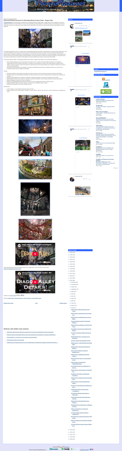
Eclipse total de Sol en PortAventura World (105, 143)
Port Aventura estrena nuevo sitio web (15, 340)
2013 (71, 429)
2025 (71, 254)
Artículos (61, 447)
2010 (71, 436)
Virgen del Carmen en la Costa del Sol (104, 155)
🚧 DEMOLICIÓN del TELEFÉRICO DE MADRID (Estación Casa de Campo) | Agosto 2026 (105, 149)
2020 (71, 266)
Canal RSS (107, 80)
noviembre (73, 284)
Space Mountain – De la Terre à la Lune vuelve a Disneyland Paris (22, 337)
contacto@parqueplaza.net (100, 71)
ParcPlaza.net (99, 133)
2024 (71, 257)
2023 (71, 259)
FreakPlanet (99, 146)
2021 (71, 264)
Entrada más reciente (8, 303)
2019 (71, 268)
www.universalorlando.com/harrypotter (12, 268)
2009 (71, 439)
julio (72, 293)
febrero (73, 305)
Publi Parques (99, 125)
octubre (73, 286)
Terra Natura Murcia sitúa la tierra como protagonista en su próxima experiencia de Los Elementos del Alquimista (105, 128)
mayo (72, 298)
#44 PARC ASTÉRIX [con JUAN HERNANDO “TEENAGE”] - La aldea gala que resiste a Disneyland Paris (105, 163)
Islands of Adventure (19, 298)
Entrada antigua (63, 303)
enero (72, 307)
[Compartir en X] (20, 295)
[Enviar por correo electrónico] (17, 295)
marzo (72, 303)
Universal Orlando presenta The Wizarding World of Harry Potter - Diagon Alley (28, 20)
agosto (73, 291)
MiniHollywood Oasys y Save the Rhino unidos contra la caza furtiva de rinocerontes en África (106, 120)
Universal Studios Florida (36, 298)
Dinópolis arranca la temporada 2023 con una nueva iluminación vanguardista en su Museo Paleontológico (31, 334)
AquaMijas (98, 154)
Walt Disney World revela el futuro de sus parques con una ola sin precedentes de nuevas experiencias (30, 332)
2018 (71, 271)
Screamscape (99, 105)
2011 (71, 434)
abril (72, 300)
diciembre (73, 282)
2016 (71, 275)
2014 (71, 280)
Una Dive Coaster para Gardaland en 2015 (80, 340)
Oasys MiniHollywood (101, 118)
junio (72, 296)
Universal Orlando (8, 22)
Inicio (36, 303)
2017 (71, 273)
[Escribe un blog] (18, 295)
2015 (71, 278)
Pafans (97, 141)
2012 (71, 432)
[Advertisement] (61, 14)
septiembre (74, 289)
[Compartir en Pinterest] (23, 295)
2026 (71, 252)
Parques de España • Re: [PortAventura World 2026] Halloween (105, 101)
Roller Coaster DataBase (102, 111)
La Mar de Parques (100, 99)
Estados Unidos (11, 298)
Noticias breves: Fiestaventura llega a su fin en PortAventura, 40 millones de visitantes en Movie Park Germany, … (32, 342)
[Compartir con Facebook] (22, 295)
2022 (71, 261)
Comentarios (66, 447)
